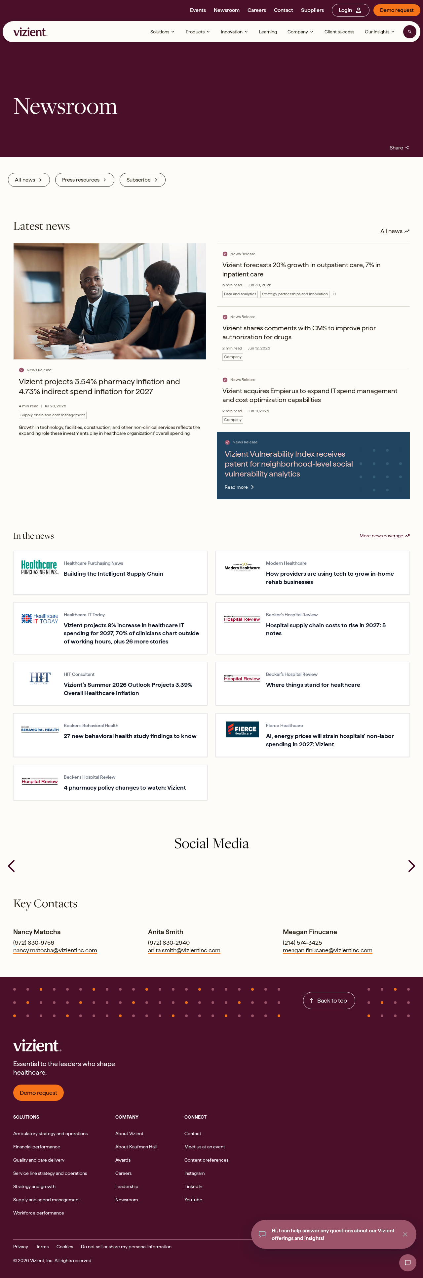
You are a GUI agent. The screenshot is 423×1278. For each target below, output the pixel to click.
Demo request (397, 10)
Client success (339, 31)
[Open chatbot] (407, 1262)
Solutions (159, 31)
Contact (283, 10)
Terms (42, 1246)
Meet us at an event (204, 1146)
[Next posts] (412, 866)
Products (195, 31)
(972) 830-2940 (169, 942)
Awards (123, 1160)
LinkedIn (193, 1186)
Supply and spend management (46, 1199)
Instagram (194, 1173)
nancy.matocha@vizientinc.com (55, 950)
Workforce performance (38, 1213)
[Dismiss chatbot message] (405, 1234)
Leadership (126, 1186)
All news (25, 180)
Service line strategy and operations (50, 1173)
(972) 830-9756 (33, 942)
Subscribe (139, 180)
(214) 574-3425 (302, 942)
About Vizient (129, 1133)
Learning (268, 31)
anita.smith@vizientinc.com (184, 950)
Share (399, 147)
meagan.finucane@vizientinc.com (327, 950)
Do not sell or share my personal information (126, 1246)
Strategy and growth (34, 1186)
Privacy (20, 1246)
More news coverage (381, 535)
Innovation (232, 31)
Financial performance (36, 1146)
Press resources (80, 180)
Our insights (377, 31)
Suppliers (312, 10)
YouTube (193, 1199)
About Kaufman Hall (136, 1146)
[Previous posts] (11, 866)
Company (298, 31)
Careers (257, 10)
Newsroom (227, 10)
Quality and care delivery (38, 1160)
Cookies (65, 1246)
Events (198, 10)
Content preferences (206, 1160)
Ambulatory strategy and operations (50, 1133)
